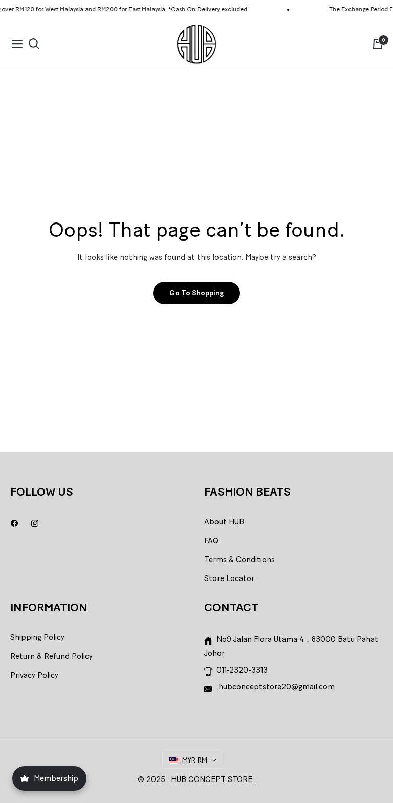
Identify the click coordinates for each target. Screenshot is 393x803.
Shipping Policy (37, 637)
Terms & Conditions (239, 559)
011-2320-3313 (242, 670)
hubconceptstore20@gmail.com (275, 687)
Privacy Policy (34, 675)
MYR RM (194, 760)
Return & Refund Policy (51, 656)
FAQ (211, 540)
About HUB (224, 521)
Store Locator (229, 578)
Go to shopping (196, 292)
